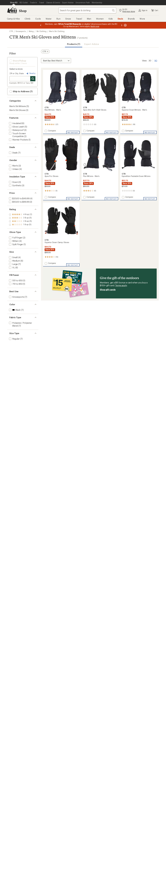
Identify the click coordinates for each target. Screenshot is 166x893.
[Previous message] (40, 25)
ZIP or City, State (16, 73)
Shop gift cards (108, 289)
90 (155, 60)
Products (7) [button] (73, 44)
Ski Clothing (41, 31)
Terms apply (121, 285)
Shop (22, 11)
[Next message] (121, 25)
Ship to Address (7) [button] (22, 91)
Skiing (31, 31)
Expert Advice (91, 44)
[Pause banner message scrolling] (125, 25)
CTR (11, 31)
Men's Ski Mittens (17, 106)
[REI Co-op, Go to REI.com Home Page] (12, 10)
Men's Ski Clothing (56, 31)
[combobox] (87, 10)
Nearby (32, 73)
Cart (156, 10)
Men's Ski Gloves (17, 110)
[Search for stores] (32, 78)
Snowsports (21, 31)
